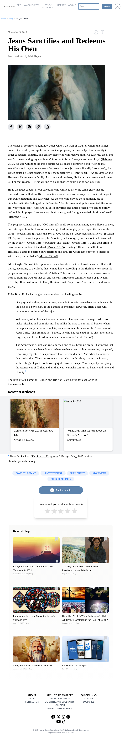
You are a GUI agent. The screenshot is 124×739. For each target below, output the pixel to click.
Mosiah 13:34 (25, 233)
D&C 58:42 (85, 337)
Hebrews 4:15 (42, 207)
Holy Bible (60, 705)
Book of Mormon (60, 698)
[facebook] (11, 127)
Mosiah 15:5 (34, 242)
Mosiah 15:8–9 (48, 256)
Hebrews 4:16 (17, 216)
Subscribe (88, 702)
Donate (107, 6)
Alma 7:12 (59, 273)
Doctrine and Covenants (59, 702)
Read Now (36, 550)
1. (8, 455)
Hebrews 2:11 (80, 172)
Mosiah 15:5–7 (80, 242)
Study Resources (48, 6)
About (72, 5)
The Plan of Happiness (45, 456)
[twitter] (20, 127)
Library (61, 5)
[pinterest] (29, 127)
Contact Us (32, 702)
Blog (11, 19)
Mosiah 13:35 (56, 247)
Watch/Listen (32, 5)
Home (18, 5)
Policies (88, 698)
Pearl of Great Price (59, 708)
